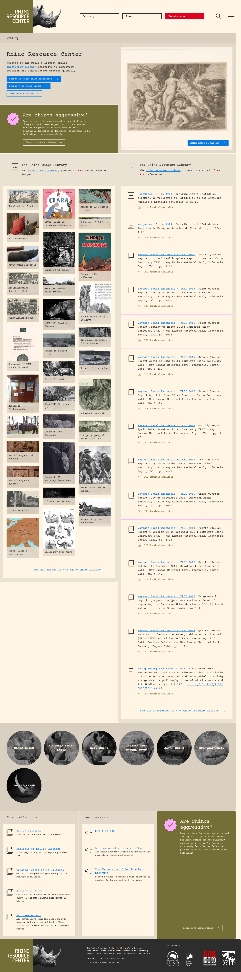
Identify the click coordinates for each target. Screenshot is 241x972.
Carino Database (28, 831)
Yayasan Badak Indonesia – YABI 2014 (166, 425)
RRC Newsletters (28, 915)
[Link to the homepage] (33, 16)
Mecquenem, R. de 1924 (155, 224)
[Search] (218, 16)
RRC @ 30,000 (105, 831)
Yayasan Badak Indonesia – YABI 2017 (166, 596)
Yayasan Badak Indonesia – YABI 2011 (166, 254)
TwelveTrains (117, 959)
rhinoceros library (21, 66)
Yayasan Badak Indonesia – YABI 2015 (166, 288)
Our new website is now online (119, 848)
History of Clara (29, 891)
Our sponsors (173, 946)
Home (10, 37)
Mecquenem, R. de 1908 (155, 194)
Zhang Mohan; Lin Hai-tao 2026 (161, 668)
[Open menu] (231, 16)
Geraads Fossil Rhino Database (40, 870)
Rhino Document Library (164, 170)
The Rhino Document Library (165, 165)
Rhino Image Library (43, 170)
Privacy (91, 959)
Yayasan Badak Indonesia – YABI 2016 (166, 323)
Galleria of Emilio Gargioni (38, 849)
